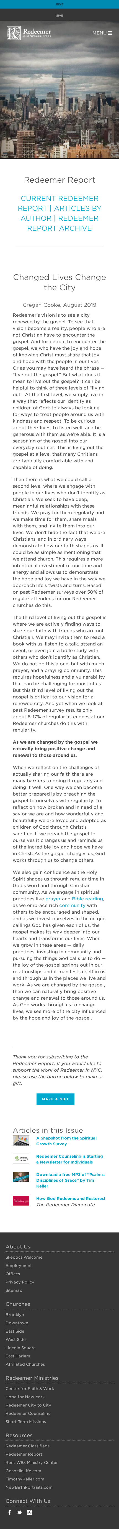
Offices (13, 1274)
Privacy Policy (20, 1282)
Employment (19, 1265)
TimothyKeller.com (25, 1479)
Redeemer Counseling (28, 1413)
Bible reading (87, 898)
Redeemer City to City (28, 1405)
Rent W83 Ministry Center (32, 1462)
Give (59, 4)
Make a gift (55, 1099)
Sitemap (14, 1290)
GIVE (59, 15)
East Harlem (18, 1356)
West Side (16, 1339)
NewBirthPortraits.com (29, 1487)
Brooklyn (15, 1314)
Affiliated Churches (25, 1364)
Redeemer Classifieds (28, 1446)
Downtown (17, 1323)
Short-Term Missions (26, 1421)
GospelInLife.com (23, 1471)
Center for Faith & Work (30, 1388)
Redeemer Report (24, 1454)
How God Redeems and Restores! (70, 1198)
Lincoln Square (21, 1348)
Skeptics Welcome (24, 1257)
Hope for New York (25, 1397)
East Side (15, 1331)
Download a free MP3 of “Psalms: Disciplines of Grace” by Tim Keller (70, 1180)
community (72, 905)
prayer (53, 898)
